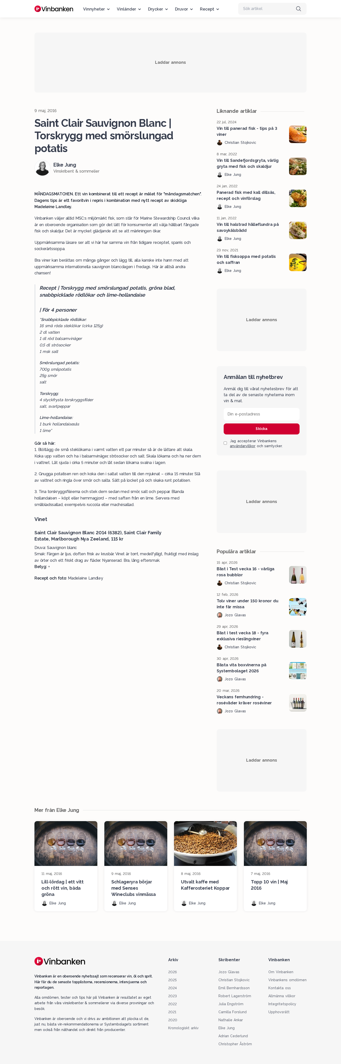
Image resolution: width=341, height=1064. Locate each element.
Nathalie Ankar (230, 1020)
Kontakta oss (279, 988)
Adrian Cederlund (233, 1036)
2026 (172, 972)
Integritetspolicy (282, 1004)
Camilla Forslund (232, 1012)
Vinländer (126, 9)
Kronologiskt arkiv (183, 1028)
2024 (172, 988)
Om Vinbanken (280, 972)
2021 (172, 1012)
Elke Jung (226, 1028)
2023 (172, 996)
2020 (172, 1020)
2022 (172, 1004)
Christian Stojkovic (234, 980)
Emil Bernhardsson (234, 988)
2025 (172, 980)
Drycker (155, 9)
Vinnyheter (94, 9)
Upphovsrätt (279, 1012)
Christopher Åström (235, 1044)
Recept (207, 9)
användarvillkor (242, 446)
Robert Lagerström (234, 996)
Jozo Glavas (229, 972)
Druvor (181, 9)
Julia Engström (231, 1004)
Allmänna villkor (281, 996)
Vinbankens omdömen (287, 980)
